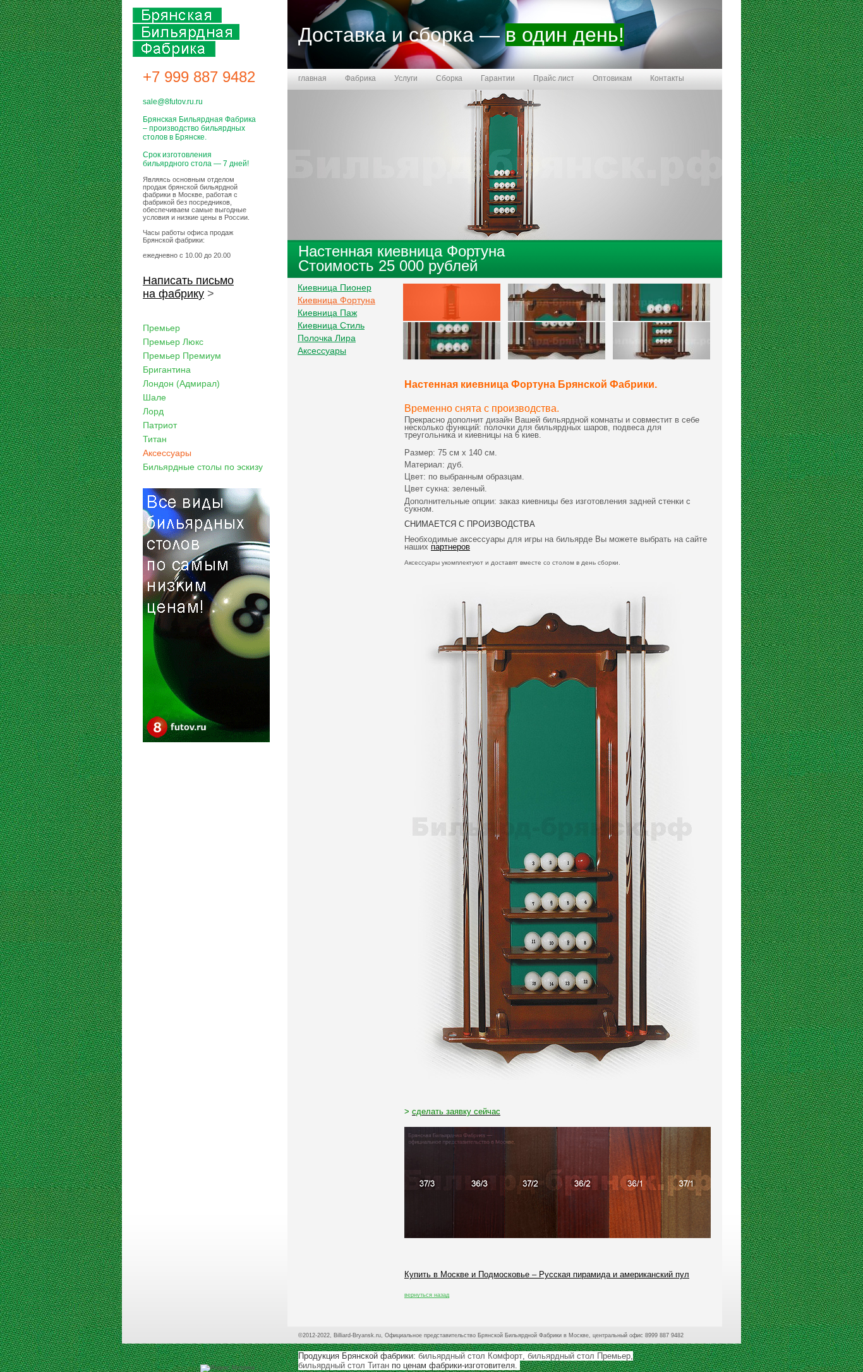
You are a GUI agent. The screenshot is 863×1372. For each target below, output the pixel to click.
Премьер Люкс (173, 342)
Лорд (153, 411)
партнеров (450, 546)
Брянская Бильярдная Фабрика (186, 32)
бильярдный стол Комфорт (470, 1356)
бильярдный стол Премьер (579, 1356)
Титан (155, 439)
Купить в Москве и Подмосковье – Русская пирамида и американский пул (546, 1274)
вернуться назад (426, 1295)
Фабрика (360, 78)
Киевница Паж (327, 313)
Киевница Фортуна (336, 300)
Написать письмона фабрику (188, 287)
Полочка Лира (327, 338)
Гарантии (498, 78)
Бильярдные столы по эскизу (203, 467)
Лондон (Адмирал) (181, 383)
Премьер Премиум (182, 356)
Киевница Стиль (331, 325)
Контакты (667, 78)
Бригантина (167, 369)
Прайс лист (553, 78)
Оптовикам (612, 78)
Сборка (449, 78)
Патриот (160, 425)
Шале (154, 397)
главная (312, 78)
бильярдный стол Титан (343, 1365)
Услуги (406, 78)
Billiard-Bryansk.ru (357, 1335)
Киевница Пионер (334, 287)
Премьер (161, 328)
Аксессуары (322, 351)
